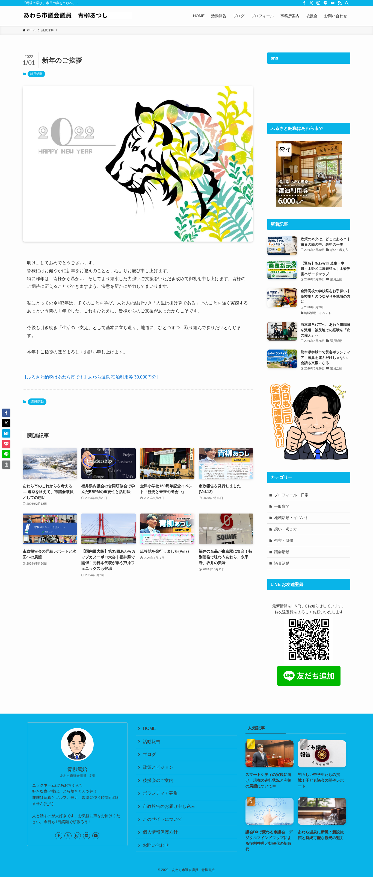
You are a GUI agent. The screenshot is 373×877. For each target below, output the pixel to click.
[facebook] (304, 3)
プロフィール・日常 (291, 495)
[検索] (346, 3)
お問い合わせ (156, 845)
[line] (325, 3)
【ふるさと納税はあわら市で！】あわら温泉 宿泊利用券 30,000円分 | (90, 377)
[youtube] (332, 3)
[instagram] (318, 3)
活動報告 (151, 741)
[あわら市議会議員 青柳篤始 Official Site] (77, 15)
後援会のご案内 (158, 780)
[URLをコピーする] (6, 465)
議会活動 (281, 552)
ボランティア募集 (160, 793)
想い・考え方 (285, 529)
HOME (149, 728)
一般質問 (281, 506)
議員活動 (36, 73)
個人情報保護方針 (160, 832)
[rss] (339, 3)
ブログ (149, 754)
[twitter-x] (311, 3)
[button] (6, 413)
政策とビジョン (158, 767)
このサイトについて (162, 819)
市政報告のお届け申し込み (169, 806)
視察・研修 (283, 540)
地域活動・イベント (291, 517)
